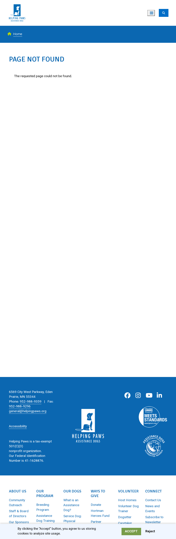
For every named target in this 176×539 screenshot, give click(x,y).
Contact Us (153, 500)
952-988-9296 (20, 406)
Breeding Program (42, 508)
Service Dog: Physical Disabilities (72, 521)
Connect (153, 491)
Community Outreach (17, 503)
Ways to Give (98, 493)
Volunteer (128, 491)
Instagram (138, 395)
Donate (96, 505)
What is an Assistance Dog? (71, 505)
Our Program (44, 493)
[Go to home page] (17, 2)
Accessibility (18, 426)
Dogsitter (124, 517)
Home (17, 34)
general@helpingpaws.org (27, 411)
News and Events (152, 509)
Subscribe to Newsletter (154, 520)
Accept (131, 531)
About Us (17, 491)
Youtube (149, 395)
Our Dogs (72, 491)
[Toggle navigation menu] (151, 13)
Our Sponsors (19, 522)
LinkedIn (159, 395)
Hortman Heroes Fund (100, 514)
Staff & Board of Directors (19, 514)
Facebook (127, 395)
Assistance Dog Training (45, 519)
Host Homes (127, 500)
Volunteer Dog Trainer (128, 509)
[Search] (163, 13)
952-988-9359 (30, 401)
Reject (150, 531)
